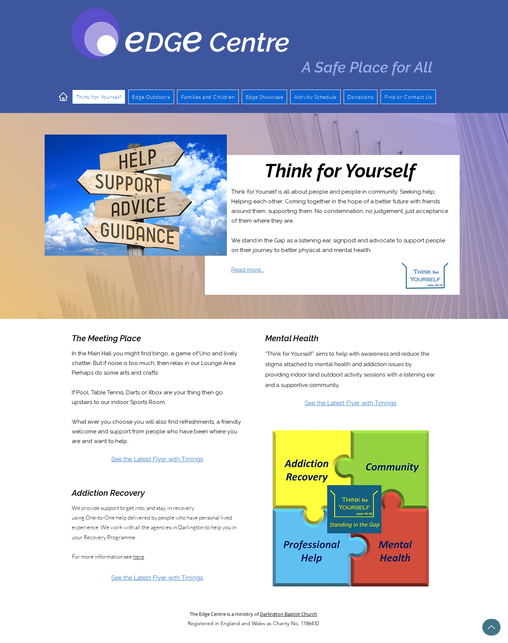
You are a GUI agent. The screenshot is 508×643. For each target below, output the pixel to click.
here (138, 556)
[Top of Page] (491, 627)
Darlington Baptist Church (288, 614)
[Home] (63, 96)
